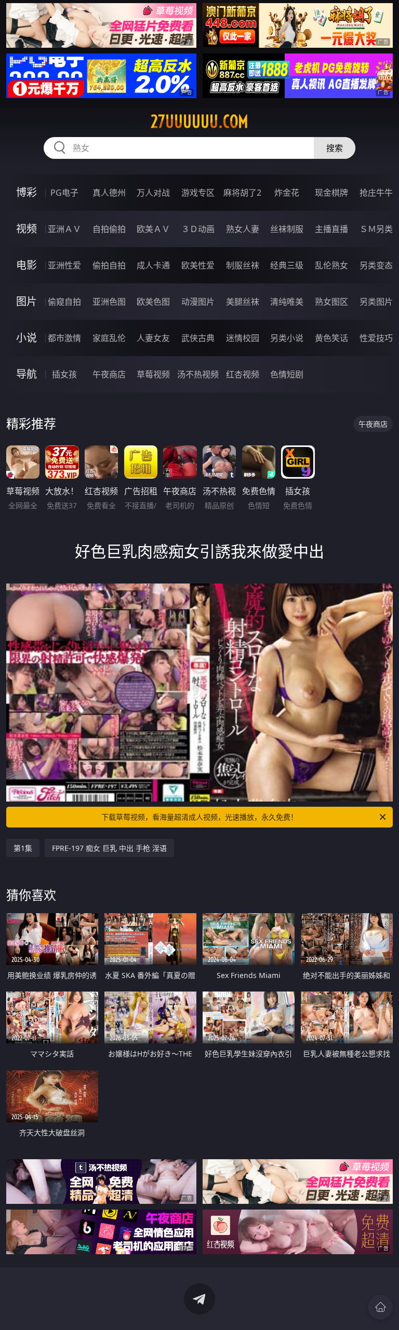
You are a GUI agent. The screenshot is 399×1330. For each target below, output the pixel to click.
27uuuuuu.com (199, 121)
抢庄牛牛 (376, 192)
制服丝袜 (242, 265)
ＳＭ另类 (376, 229)
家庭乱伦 (109, 338)
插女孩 (64, 374)
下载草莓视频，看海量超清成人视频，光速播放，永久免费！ (199, 817)
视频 (26, 229)
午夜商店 (109, 374)
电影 (26, 265)
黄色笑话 (331, 338)
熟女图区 (331, 301)
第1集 (23, 848)
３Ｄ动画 (198, 229)
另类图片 (376, 301)
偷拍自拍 (109, 265)
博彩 (26, 192)
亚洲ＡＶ (64, 229)
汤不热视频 (198, 374)
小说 (26, 338)
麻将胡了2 (242, 192)
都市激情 (64, 338)
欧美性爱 (198, 265)
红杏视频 (242, 374)
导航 (26, 374)
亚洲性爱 (64, 265)
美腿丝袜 (242, 301)
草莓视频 (153, 374)
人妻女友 (153, 338)
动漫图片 (198, 301)
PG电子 (64, 192)
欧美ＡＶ (153, 229)
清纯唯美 (286, 301)
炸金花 (286, 192)
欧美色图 (153, 301)
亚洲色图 (109, 301)
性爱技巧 (376, 338)
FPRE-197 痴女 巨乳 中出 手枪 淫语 (109, 848)
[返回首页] (380, 1307)
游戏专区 (198, 192)
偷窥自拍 (64, 301)
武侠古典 (198, 338)
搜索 (334, 148)
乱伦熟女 (331, 265)
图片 (26, 301)
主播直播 (331, 229)
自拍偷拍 (109, 229)
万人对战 (153, 192)
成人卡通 (153, 265)
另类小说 (286, 338)
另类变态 (376, 265)
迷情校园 (242, 338)
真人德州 (109, 192)
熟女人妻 (242, 229)
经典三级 (286, 265)
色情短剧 (286, 374)
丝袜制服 (286, 229)
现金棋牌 (331, 192)
